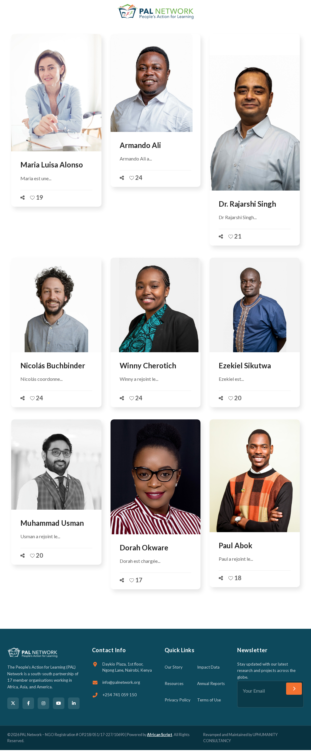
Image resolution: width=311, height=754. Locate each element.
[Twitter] (13, 703)
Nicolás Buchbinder (52, 365)
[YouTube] (58, 703)
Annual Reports (211, 683)
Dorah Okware (144, 547)
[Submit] (294, 689)
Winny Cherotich (148, 365)
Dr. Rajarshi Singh (247, 203)
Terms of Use (209, 699)
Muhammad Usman (52, 522)
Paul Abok (235, 545)
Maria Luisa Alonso (51, 164)
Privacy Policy (177, 699)
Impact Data (208, 667)
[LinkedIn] (74, 703)
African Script (159, 734)
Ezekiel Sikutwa (245, 365)
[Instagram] (43, 703)
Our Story (174, 667)
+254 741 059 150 (119, 694)
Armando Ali (140, 145)
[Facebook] (28, 703)
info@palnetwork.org (121, 682)
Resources (174, 683)
